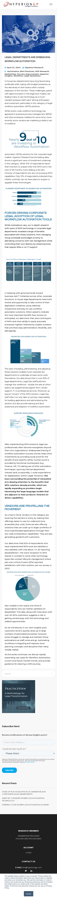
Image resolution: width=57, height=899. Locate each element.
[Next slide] (49, 271)
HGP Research (42, 71)
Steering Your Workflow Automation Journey (25, 805)
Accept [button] (28, 894)
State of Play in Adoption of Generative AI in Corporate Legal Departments (24, 793)
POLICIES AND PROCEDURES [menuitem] (28, 839)
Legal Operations (32, 76)
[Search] (52, 674)
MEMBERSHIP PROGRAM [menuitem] (28, 836)
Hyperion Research (34, 67)
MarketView (10, 74)
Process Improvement (28, 74)
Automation (13, 71)
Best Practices (27, 71)
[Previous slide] (8, 271)
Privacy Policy (29, 762)
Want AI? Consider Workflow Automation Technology (23, 799)
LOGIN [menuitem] (28, 853)
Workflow (18, 76)
